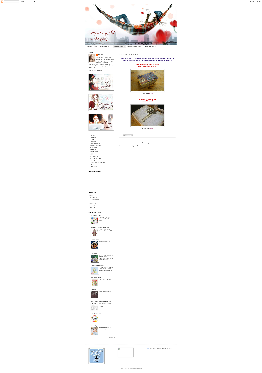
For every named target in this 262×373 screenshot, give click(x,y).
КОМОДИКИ (93, 150)
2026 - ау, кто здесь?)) (105, 291)
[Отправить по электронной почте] (124, 135)
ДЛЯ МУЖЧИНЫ (95, 143)
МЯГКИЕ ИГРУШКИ (96, 158)
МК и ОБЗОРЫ (94, 156)
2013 (92, 195)
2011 (92, 205)
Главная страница (92, 46)
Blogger (139, 368)
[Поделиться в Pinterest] (132, 135)
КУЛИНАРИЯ (94, 152)
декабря (94, 197)
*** (99, 315)
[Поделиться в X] (128, 135)
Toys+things (94, 326)
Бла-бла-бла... (96, 199)
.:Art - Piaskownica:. (96, 314)
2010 (92, 208)
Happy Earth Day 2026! (105, 279)
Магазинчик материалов (134, 46)
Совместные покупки (150, 46)
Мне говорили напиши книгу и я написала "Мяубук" (105, 305)
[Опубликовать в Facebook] (130, 135)
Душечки (93, 289)
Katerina (100, 54)
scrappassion (95, 240)
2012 (92, 203)
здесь (151, 93)
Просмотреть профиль (95, 70)
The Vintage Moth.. (96, 277)
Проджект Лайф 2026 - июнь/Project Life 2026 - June (105, 219)
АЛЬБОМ (92, 135)
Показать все (112, 337)
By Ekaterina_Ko (96, 215)
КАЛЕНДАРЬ (93, 147)
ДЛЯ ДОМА (93, 141)
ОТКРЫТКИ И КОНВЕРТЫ (97, 162)
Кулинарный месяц (105, 46)
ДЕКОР (92, 139)
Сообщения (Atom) (134, 146)
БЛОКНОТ (93, 137)
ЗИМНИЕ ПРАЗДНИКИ (96, 145)
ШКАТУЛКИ (93, 166)
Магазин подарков (119, 46)
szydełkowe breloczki (104, 241)
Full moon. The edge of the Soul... (100, 227)
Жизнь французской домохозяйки (101, 301)
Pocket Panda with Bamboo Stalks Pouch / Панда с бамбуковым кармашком (106, 269)
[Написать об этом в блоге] (126, 135)
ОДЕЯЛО (92, 160)
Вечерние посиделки (97, 265)
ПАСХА (92, 164)
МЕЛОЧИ (92, 154)
